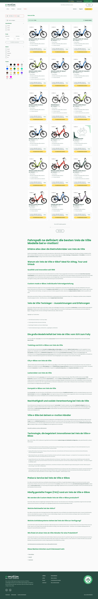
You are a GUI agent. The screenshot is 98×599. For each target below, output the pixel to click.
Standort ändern (88, 20)
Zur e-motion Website (88, 594)
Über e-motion (54, 578)
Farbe (7, 61)
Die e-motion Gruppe (55, 582)
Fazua (33, 310)
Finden (89, 5)
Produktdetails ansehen (38, 52)
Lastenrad (19, 9)
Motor (7, 46)
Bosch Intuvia (82, 352)
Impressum (7, 594)
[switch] (7, 16)
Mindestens (7, 36)
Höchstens (17, 36)
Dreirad (13, 9)
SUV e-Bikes (38, 338)
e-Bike (7, 9)
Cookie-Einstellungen (22, 594)
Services (75, 9)
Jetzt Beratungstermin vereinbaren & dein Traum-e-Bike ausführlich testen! (42, 544)
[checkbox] (6, 25)
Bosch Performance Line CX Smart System (45, 354)
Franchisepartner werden (56, 580)
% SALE (25, 9)
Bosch (29, 310)
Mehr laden (60, 231)
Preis (6, 34)
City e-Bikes (54, 364)
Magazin (81, 9)
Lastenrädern (42, 377)
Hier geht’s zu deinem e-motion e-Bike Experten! (37, 428)
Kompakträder (32, 392)
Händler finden (88, 9)
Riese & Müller (31, 554)
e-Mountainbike (52, 338)
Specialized (30, 559)
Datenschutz (13, 594)
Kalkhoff (30, 557)
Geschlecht (8, 23)
